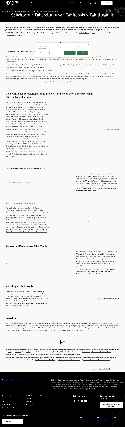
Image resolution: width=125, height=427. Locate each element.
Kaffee (60, 354)
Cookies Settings (43, 53)
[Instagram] (78, 401)
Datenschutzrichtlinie (9, 408)
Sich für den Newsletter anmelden (111, 405)
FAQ (3, 401)
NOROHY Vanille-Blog (14, 11)
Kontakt (107, 3)
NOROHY (45, 360)
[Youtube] (82, 401)
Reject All (70, 53)
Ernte (93, 33)
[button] (116, 3)
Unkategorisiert (26, 11)
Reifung (28, 352)
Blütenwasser (50, 354)
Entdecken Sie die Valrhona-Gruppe (35, 397)
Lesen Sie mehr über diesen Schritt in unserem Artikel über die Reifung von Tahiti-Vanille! (26, 304)
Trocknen (18, 352)
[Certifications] (86, 419)
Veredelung (9, 35)
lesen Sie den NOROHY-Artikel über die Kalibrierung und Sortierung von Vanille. (94, 272)
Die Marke (73, 3)
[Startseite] (12, 3)
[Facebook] (74, 401)
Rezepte (82, 3)
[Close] (88, 45)
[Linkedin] (85, 401)
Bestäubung (112, 349)
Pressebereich (6, 396)
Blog (89, 3)
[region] (63, 50)
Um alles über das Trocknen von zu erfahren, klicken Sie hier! (26, 231)
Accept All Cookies (82, 53)
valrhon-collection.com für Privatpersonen (96, 360)
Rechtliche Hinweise (8, 404)
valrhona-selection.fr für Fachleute (69, 360)
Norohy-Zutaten (31, 3)
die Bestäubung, (84, 33)
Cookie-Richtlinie (32, 404)
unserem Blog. (75, 354)
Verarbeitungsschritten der (96, 352)
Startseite (4, 11)
